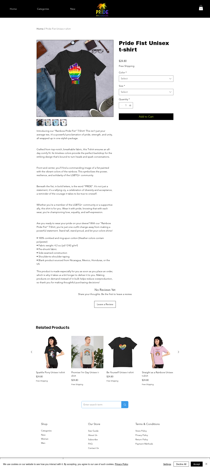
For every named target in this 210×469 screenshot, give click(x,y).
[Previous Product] (31, 352)
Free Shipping (126, 66)
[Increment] (130, 105)
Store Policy (141, 430)
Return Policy (141, 439)
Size (122, 85)
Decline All (181, 464)
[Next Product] (178, 352)
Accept (196, 464)
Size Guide (93, 430)
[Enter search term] (124, 404)
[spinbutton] (126, 105)
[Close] (206, 464)
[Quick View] (52, 352)
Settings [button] (167, 464)
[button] (201, 7)
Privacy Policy (141, 435)
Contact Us (93, 448)
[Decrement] (121, 105)
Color (123, 72)
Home (40, 28)
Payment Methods (144, 443)
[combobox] (146, 78)
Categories (46, 430)
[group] (105, 361)
